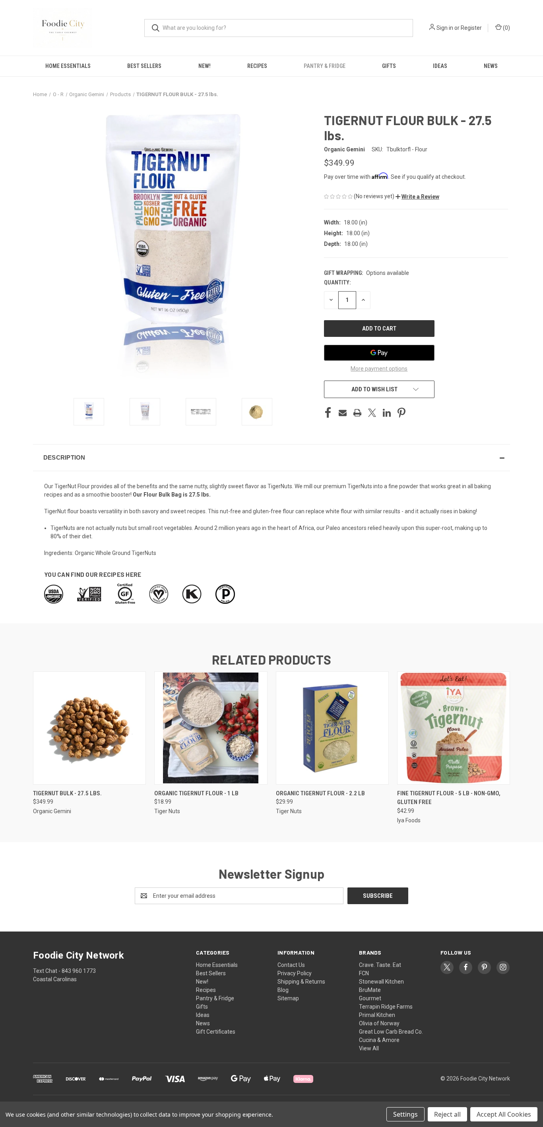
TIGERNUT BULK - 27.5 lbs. (67, 793)
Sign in (444, 28)
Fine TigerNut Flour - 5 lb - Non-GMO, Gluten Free (448, 798)
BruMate (370, 990)
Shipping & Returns (301, 981)
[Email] (343, 412)
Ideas (440, 66)
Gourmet (370, 998)
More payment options (379, 368)
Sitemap (288, 998)
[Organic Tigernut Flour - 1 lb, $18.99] (211, 728)
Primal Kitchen (377, 1015)
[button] (417, 196)
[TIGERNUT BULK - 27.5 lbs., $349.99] (89, 728)
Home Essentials (68, 66)
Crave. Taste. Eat (380, 965)
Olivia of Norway (379, 1023)
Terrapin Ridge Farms (386, 1006)
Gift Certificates (215, 1031)
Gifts (389, 66)
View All (369, 1048)
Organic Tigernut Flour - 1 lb (196, 793)
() (506, 28)
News (491, 66)
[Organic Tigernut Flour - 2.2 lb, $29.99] (332, 728)
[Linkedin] (387, 412)
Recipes (257, 66)
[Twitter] (372, 412)
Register (471, 28)
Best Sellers (144, 66)
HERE (133, 574)
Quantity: (337, 282)
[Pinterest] (401, 412)
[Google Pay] (379, 353)
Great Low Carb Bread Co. (391, 1031)
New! (204, 66)
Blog (283, 990)
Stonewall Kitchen (381, 981)
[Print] (357, 412)
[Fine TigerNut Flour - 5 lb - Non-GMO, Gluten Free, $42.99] (453, 728)
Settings (405, 1114)
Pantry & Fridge (324, 66)
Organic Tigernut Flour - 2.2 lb (320, 793)
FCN (364, 973)
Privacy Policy (294, 973)
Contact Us (291, 965)
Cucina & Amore (379, 1040)
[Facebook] (328, 412)
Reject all (447, 1114)
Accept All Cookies (504, 1114)
